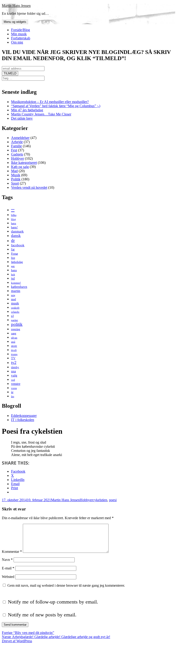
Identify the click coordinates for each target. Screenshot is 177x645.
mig (13, 295)
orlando (15, 312)
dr (13, 240)
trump (14, 354)
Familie (16, 146)
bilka (13, 215)
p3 (12, 316)
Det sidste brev (22, 118)
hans (14, 270)
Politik (16, 179)
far (13, 249)
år (12, 392)
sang (13, 333)
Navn (7, 560)
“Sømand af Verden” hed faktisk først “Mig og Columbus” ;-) (55, 106)
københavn (19, 287)
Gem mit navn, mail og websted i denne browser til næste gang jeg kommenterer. (66, 585)
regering (15, 329)
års (12, 396)
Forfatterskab (20, 38)
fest (13, 257)
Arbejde (17, 142)
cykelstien (100, 500)
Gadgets (17, 154)
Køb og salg (20, 167)
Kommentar (12, 552)
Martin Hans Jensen (16, 6)
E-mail (8, 568)
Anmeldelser (20, 138)
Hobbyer (17, 158)
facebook (17, 245)
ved (13, 380)
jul (13, 278)
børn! (14, 227)
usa (13, 371)
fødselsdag (17, 262)
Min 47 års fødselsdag (27, 110)
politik (17, 324)
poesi (113, 500)
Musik (15, 175)
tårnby (15, 367)
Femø (14, 253)
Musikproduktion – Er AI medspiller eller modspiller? (50, 102)
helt (13, 274)
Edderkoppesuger (24, 416)
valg (14, 375)
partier (14, 320)
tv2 (13, 362)
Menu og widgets (15, 22)
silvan (14, 337)
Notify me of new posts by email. (42, 615)
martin (15, 291)
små (13, 342)
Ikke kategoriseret (24, 163)
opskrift (15, 307)
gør (13, 266)
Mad (14, 171)
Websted (8, 577)
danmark (17, 231)
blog (13, 219)
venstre (15, 384)
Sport (15, 183)
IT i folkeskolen (22, 420)
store (14, 346)
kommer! (16, 283)
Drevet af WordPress (17, 641)
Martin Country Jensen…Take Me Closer (41, 114)
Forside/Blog (20, 30)
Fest (14, 150)
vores (14, 388)
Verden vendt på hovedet (29, 187)
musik (15, 303)
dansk (16, 235)
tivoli (14, 350)
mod (13, 299)
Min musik (19, 34)
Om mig (17, 42)
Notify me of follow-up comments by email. (53, 602)
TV (13, 358)
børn (13, 223)
